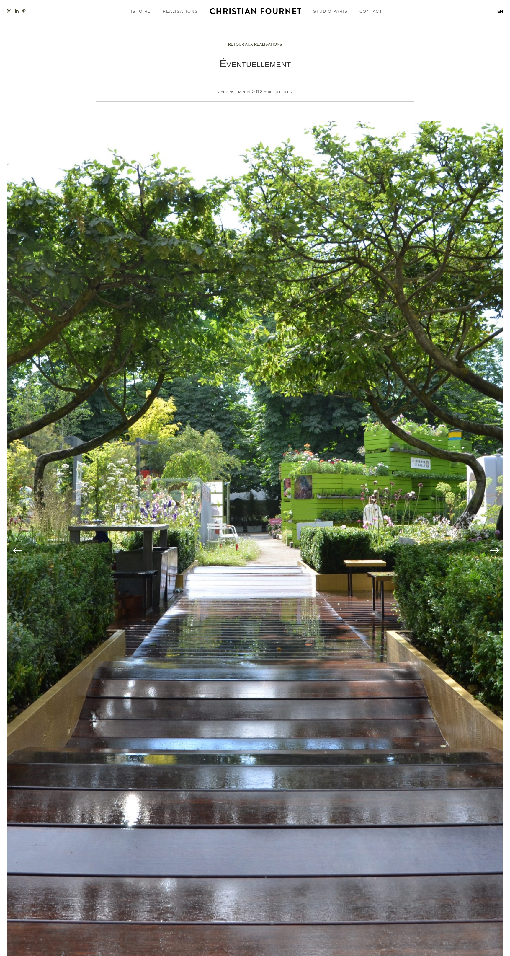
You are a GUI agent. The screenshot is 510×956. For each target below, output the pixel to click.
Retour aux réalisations (255, 44)
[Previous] (16, 551)
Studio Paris (330, 11)
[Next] (493, 551)
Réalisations (180, 11)
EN (500, 11)
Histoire (139, 11)
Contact (370, 11)
